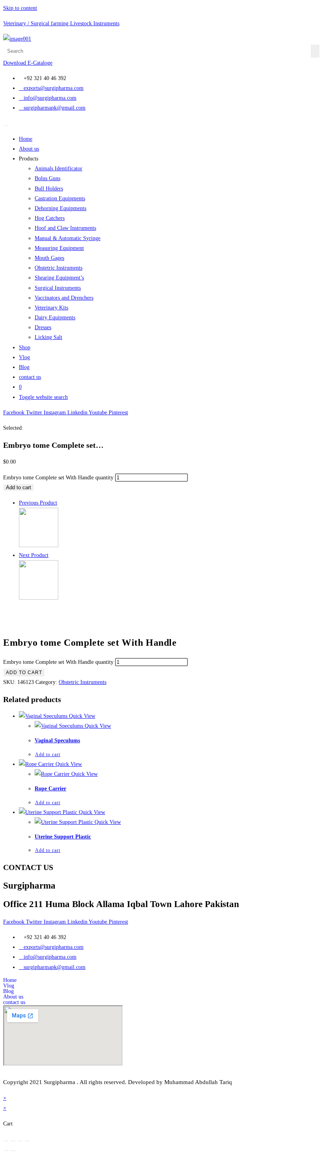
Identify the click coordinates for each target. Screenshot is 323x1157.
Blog (24, 367)
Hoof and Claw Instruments (65, 228)
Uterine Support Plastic (63, 837)
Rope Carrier (50, 789)
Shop (24, 347)
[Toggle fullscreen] (13, 1141)
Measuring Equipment (59, 248)
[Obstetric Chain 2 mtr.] (38, 545)
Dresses (43, 327)
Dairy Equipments (55, 317)
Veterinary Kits (51, 308)
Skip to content (20, 8)
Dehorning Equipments (60, 208)
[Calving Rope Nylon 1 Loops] (38, 598)
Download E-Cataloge (27, 63)
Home (25, 139)
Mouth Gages (49, 258)
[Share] (20, 1141)
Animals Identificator (58, 168)
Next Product (33, 555)
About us (29, 149)
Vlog (24, 357)
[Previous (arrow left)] (6, 1150)
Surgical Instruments (58, 288)
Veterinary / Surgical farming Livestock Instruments (61, 23)
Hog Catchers (50, 218)
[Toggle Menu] (6, 125)
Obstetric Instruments (58, 268)
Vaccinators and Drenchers (64, 298)
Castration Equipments (60, 198)
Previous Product (38, 503)
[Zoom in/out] (6, 1141)
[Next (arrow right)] (13, 1150)
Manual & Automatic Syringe (67, 238)
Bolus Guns (47, 178)
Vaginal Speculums (57, 740)
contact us (30, 377)
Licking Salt (48, 337)
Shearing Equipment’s (59, 278)
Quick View (81, 716)
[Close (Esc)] (27, 1141)
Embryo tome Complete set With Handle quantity (58, 478)
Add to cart (18, 487)
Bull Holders (49, 189)
